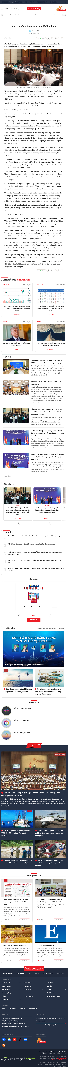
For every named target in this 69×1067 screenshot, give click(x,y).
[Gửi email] (55, 38)
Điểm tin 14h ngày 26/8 (22, 708)
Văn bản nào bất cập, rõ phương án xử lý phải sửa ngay (46, 383)
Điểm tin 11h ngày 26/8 (21, 720)
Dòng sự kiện (34, 876)
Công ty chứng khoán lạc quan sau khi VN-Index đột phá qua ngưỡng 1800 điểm (17, 308)
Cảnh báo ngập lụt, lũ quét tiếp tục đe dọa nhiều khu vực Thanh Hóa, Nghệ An (16, 862)
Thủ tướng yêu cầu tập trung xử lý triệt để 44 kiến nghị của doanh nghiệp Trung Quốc (47, 362)
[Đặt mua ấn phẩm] (61, 8)
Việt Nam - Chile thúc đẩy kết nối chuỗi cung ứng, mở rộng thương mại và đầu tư (35, 561)
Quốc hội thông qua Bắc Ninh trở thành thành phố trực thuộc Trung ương (34, 536)
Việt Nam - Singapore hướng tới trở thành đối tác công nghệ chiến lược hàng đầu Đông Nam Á (47, 433)
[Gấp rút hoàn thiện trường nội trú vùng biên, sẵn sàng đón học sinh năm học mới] (50, 849)
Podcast (45, 628)
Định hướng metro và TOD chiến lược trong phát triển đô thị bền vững (15, 902)
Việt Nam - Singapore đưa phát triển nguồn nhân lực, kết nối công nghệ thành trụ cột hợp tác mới (47, 457)
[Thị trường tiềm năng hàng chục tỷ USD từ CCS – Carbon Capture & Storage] (17, 819)
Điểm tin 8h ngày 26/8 (21, 732)
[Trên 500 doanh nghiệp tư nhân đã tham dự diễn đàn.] (33, 50)
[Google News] (41, 38)
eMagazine (61, 628)
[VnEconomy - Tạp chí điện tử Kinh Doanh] (34, 968)
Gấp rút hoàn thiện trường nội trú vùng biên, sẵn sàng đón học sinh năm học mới (49, 863)
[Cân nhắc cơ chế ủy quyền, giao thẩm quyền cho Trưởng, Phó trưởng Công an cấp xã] (33, 770)
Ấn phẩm (34, 579)
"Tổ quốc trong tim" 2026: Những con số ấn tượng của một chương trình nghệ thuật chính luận (35, 553)
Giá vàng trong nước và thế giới (15, 945)
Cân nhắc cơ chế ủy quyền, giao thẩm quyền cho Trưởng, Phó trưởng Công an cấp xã (30, 794)
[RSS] (4, 1045)
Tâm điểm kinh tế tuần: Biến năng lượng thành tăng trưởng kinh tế (17, 690)
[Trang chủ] (2, 15)
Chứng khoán (6, 2)
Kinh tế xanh (42, 15)
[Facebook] (4, 1039)
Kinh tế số (32, 15)
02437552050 (42, 1021)
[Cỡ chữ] (9, 38)
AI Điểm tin (33, 702)
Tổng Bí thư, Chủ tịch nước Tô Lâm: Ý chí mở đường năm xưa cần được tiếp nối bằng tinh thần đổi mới (47, 412)
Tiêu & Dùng (18, 2)
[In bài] (5, 38)
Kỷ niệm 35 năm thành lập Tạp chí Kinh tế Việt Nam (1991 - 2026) (50, 901)
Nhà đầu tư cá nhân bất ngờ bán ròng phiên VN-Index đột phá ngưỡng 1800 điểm (50, 308)
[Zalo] (25, 1039)
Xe (26, 2)
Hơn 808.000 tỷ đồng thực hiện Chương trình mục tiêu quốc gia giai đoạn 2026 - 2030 (36, 569)
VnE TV (32, 2)
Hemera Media (30, 1058)
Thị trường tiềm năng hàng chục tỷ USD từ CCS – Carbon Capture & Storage (15, 833)
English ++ (53, 2)
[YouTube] (14, 1039)
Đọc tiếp (7, 357)
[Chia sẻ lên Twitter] (52, 38)
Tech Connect (42, 2)
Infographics (53, 628)
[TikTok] (20, 1039)
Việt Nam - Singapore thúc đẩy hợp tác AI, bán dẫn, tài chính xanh (31, 544)
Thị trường (53, 15)
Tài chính (24, 15)
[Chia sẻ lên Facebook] (48, 38)
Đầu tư (16, 15)
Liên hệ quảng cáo (51, 1025)
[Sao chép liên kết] (58, 38)
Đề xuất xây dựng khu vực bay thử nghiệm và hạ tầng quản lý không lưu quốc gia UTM (49, 833)
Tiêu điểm (8, 15)
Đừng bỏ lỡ (8, 484)
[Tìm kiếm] (7, 8)
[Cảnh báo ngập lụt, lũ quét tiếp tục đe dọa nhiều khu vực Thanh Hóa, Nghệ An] (17, 849)
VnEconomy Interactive (46, 945)
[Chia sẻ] (62, 38)
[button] (49, 523)
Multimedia (9, 628)
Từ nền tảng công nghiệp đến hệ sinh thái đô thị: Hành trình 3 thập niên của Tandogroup (48, 691)
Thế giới (5, 322)
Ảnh (3, 1008)
